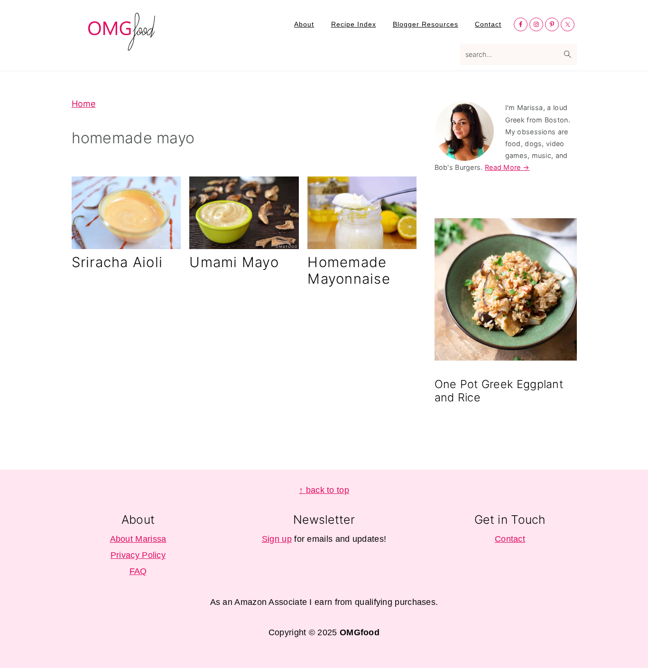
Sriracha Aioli (117, 262)
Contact (510, 539)
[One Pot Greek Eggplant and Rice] (506, 291)
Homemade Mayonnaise (348, 270)
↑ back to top (324, 490)
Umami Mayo (234, 262)
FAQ (138, 571)
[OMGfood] (123, 45)
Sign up (277, 539)
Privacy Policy (138, 555)
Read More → (507, 167)
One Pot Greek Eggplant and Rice (499, 390)
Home (84, 104)
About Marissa (138, 539)
